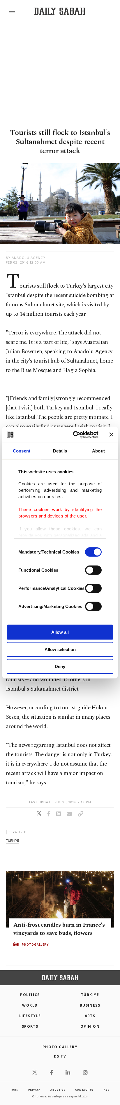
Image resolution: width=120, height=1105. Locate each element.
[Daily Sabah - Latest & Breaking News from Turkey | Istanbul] (59, 11)
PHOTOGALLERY (35, 944)
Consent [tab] (21, 450)
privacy (34, 1089)
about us (57, 1089)
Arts (90, 1015)
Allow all (60, 632)
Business (90, 1005)
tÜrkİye (12, 840)
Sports (30, 1026)
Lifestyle (30, 1015)
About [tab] (98, 450)
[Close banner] (111, 435)
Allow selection (60, 649)
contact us (84, 1089)
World (30, 1005)
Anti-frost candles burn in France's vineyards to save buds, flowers (59, 928)
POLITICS (30, 994)
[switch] (93, 570)
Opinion (90, 1026)
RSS (106, 1089)
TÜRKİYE (90, 994)
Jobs (14, 1089)
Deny (60, 666)
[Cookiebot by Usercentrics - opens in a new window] (74, 434)
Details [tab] (60, 450)
